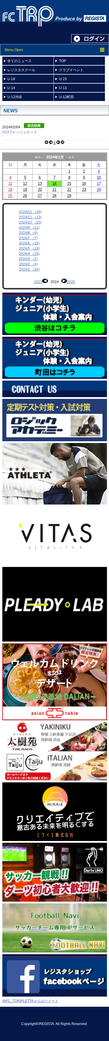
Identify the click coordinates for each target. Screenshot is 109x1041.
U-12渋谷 (14, 97)
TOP (62, 61)
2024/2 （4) (28, 264)
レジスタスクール (21, 70)
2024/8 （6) (28, 233)
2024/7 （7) (28, 238)
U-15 (63, 79)
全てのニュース (19, 61)
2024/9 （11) (29, 228)
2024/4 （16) (29, 254)
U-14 (11, 88)
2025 (71, 282)
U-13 (63, 88)
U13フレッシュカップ (19, 132)
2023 (38, 282)
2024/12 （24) (30, 212)
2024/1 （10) (29, 269)
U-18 (11, 79)
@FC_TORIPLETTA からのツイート (30, 1001)
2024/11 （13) (30, 217)
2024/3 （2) (28, 259)
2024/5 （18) (29, 248)
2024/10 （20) (30, 222)
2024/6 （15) (29, 243)
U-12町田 (66, 97)
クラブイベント (71, 70)
